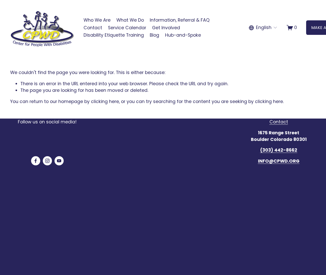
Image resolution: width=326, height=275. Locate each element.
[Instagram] (47, 160)
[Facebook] (35, 160)
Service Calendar (127, 28)
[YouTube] (59, 160)
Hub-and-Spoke (183, 35)
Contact (93, 28)
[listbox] (263, 28)
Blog (154, 35)
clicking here (105, 101)
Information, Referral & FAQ (180, 20)
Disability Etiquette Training (114, 35)
